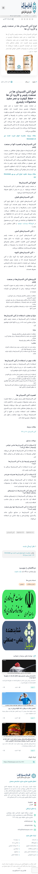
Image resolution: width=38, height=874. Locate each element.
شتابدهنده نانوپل (31, 846)
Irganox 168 (20, 532)
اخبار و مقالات (31, 584)
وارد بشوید (18, 571)
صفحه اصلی (14, 855)
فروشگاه (33, 843)
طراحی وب (23, 871)
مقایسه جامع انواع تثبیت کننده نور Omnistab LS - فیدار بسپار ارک (19, 554)
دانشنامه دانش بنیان (30, 852)
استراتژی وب (15, 871)
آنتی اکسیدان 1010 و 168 (28, 431)
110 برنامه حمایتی (13, 846)
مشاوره (16, 852)
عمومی (22, 584)
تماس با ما (15, 843)
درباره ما (16, 840)
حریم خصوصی (32, 855)
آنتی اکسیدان (10, 532)
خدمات (34, 840)
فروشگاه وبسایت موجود (26, 223)
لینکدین (16, 849)
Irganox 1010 (30, 532)
